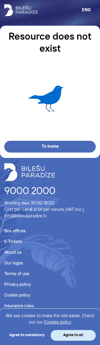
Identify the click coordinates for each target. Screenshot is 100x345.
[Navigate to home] (29, 172)
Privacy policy (17, 285)
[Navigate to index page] (21, 10)
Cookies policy (57, 322)
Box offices (15, 231)
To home (50, 147)
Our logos (13, 263)
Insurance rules (19, 306)
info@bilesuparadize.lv (25, 216)
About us (13, 253)
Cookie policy (17, 295)
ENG (86, 10)
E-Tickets (13, 242)
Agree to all (73, 335)
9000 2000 (29, 191)
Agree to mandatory (27, 335)
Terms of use (16, 274)
